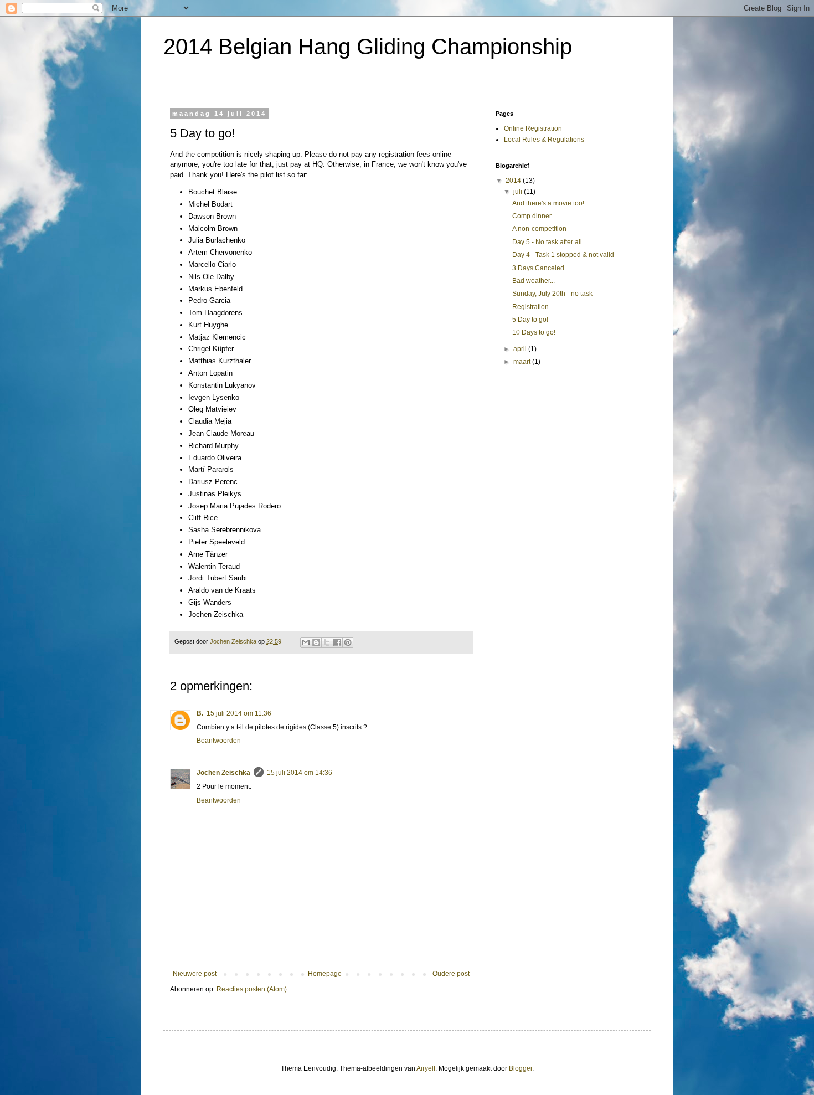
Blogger (520, 1068)
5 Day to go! (530, 319)
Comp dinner (532, 216)
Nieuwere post (195, 974)
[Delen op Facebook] (337, 642)
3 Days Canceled (538, 268)
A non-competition (539, 229)
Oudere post (451, 974)
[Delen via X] (326, 642)
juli (518, 192)
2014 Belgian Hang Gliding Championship (367, 46)
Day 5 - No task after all (547, 242)
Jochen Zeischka (223, 773)
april (520, 349)
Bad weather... (533, 281)
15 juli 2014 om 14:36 (299, 773)
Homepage (325, 974)
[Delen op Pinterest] (347, 642)
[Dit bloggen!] (316, 642)
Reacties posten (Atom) (252, 989)
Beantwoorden (219, 740)
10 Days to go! (533, 332)
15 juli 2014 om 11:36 (239, 713)
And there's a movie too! (548, 203)
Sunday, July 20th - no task (552, 293)
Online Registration (533, 128)
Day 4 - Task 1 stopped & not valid (563, 255)
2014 (514, 180)
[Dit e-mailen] (305, 642)
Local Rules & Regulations (544, 139)
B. (200, 713)
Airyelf (425, 1068)
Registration (530, 307)
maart (522, 362)
